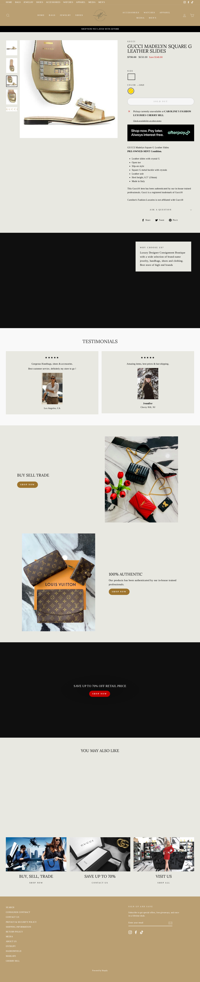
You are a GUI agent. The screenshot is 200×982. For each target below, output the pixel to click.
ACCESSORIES (53, 2)
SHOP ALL (164, 883)
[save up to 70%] (100, 854)
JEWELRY (28, 2)
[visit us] (164, 854)
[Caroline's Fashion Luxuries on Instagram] (130, 932)
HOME (9, 2)
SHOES (39, 2)
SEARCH (10, 907)
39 (131, 77)
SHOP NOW (99, 694)
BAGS (18, 2)
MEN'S (101, 2)
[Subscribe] (170, 923)
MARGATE (11, 956)
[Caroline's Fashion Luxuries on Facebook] (136, 932)
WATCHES (68, 2)
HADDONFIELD (13, 951)
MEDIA (91, 2)
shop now (27, 484)
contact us (100, 883)
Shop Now (119, 592)
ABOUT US (11, 941)
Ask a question (161, 210)
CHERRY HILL (13, 961)
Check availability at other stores (147, 121)
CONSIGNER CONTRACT (18, 912)
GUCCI (131, 41)
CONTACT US (12, 917)
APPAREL (81, 2)
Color (135, 85)
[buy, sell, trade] (36, 854)
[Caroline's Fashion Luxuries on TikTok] (141, 932)
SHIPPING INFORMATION (18, 927)
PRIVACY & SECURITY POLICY (21, 922)
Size (130, 71)
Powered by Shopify (100, 971)
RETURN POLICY (14, 932)
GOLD (131, 91)
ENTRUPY (11, 946)
